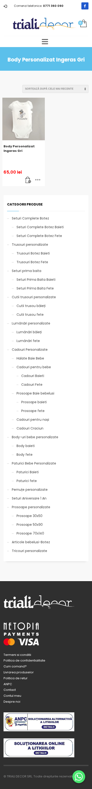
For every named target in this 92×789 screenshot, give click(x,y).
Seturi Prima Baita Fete (35, 288)
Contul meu (12, 695)
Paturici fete (27, 480)
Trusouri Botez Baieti (33, 253)
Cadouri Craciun (30, 428)
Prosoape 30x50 (29, 515)
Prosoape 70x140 (30, 533)
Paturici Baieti (28, 472)
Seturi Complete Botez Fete (39, 235)
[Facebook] (84, 5)
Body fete (25, 454)
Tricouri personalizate (29, 550)
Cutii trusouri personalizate (34, 297)
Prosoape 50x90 (30, 524)
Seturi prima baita (26, 270)
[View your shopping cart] (83, 23)
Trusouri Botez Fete (32, 262)
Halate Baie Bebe (30, 358)
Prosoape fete (33, 410)
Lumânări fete (28, 340)
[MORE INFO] (37, 180)
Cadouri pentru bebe (34, 367)
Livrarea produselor (19, 672)
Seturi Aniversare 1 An (29, 498)
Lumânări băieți (29, 332)
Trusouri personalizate (30, 244)
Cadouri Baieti (32, 375)
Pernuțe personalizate (30, 489)
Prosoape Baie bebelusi (35, 393)
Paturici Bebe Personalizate (34, 463)
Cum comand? (15, 666)
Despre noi (12, 701)
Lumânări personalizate (31, 323)
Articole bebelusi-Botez (31, 542)
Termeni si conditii (17, 655)
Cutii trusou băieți (31, 305)
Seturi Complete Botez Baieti (40, 227)
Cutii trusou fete (30, 314)
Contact (10, 690)
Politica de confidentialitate (24, 660)
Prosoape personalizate (31, 507)
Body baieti (26, 445)
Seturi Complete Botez (30, 218)
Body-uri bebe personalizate (35, 437)
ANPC (8, 684)
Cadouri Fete (31, 384)
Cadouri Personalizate (30, 349)
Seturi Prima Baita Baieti (36, 279)
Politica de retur (16, 678)
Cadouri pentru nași (33, 419)
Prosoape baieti (34, 402)
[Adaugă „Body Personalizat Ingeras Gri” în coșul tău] (28, 180)
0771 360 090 (53, 6)
